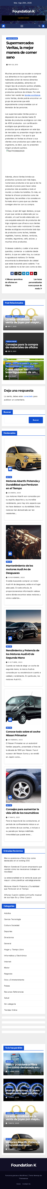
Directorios (9, 937)
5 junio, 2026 (13, 1071)
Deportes (8, 931)
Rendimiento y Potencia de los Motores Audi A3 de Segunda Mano (22, 654)
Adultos (7, 913)
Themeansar (23, 1178)
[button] (39, 26)
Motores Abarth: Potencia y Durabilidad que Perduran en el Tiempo (23, 485)
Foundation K (23, 11)
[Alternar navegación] (21, 26)
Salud (6, 998)
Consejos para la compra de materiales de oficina (21, 346)
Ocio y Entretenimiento (21, 363)
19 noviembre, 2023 (16, 577)
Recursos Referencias (13, 366)
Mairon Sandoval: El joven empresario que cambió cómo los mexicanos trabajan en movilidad (23, 869)
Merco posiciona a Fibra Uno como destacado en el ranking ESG (22, 1067)
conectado (28, 396)
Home (19, 1184)
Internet (7, 961)
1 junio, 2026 (13, 1097)
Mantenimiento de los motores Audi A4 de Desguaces (19, 569)
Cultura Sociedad (11, 925)
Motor (8, 363)
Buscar (7, 412)
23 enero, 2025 (14, 493)
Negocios (8, 974)
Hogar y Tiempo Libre (14, 949)
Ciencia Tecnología (12, 919)
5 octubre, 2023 (15, 662)
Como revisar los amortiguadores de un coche (20, 372)
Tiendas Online (12, 38)
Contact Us (26, 1184)
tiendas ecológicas (32, 95)
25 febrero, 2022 (15, 740)
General (9, 316)
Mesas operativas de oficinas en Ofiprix (13, 282)
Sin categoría (10, 1004)
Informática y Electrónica (15, 955)
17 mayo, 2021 (14, 817)
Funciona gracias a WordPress (16, 1175)
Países (7, 986)
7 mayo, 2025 (13, 1123)
